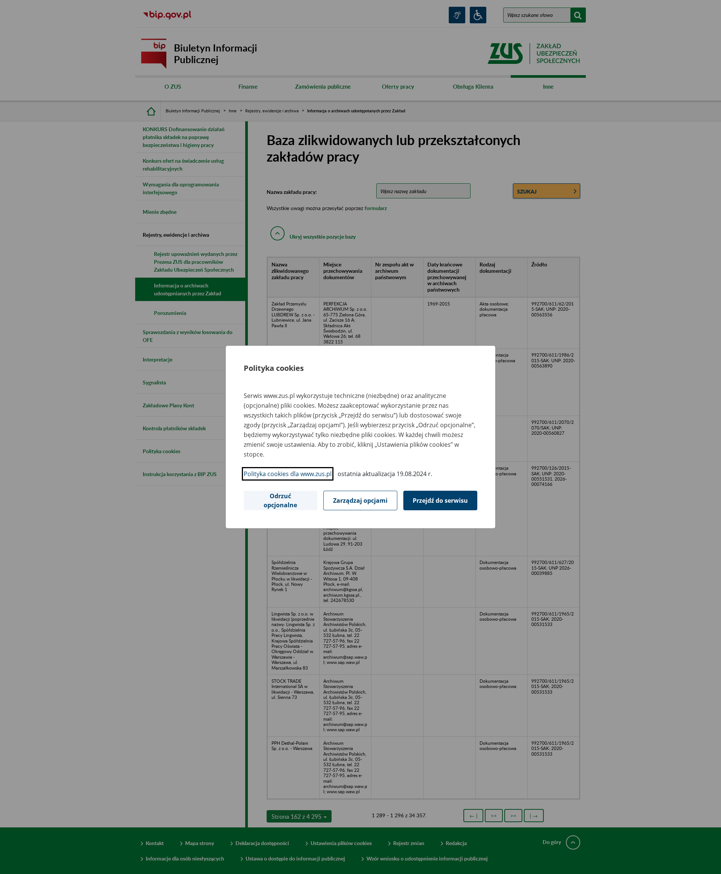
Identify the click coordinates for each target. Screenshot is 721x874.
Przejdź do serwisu (440, 500)
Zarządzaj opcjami (360, 500)
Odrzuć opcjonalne (280, 500)
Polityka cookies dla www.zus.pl (288, 474)
